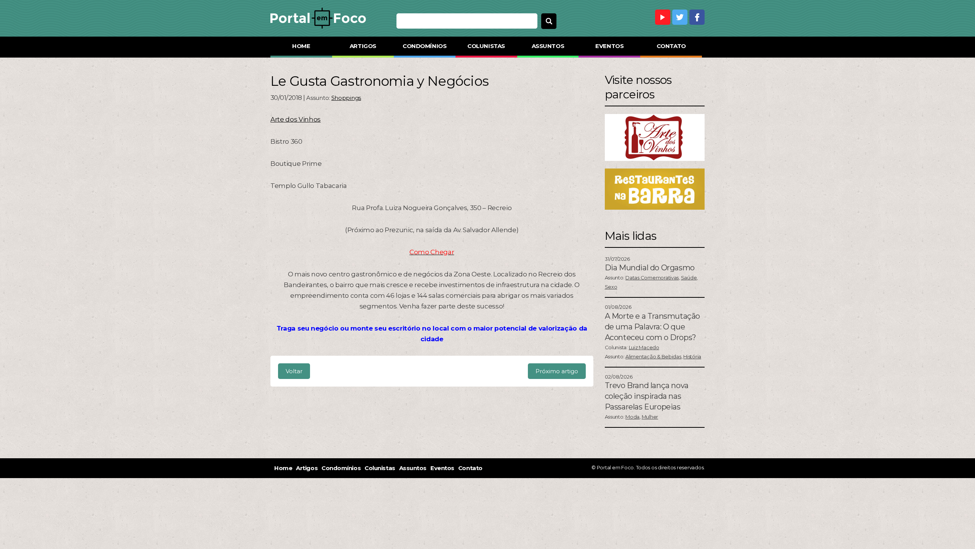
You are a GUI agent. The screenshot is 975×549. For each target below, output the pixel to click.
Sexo (611, 287)
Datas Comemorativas (652, 277)
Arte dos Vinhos (295, 119)
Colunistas (486, 46)
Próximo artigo (556, 371)
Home (301, 46)
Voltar (294, 371)
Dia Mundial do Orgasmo (650, 267)
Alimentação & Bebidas (653, 356)
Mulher (650, 417)
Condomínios (424, 46)
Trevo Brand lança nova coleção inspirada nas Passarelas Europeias (647, 396)
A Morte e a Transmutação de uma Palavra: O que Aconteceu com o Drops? (652, 326)
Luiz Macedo (644, 347)
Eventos (609, 46)
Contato (671, 46)
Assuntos (548, 46)
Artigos (363, 46)
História (692, 356)
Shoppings (346, 97)
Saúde (689, 277)
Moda (632, 417)
